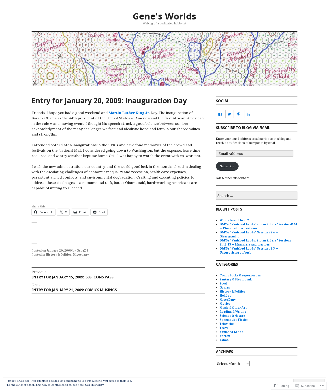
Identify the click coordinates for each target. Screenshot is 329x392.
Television (227, 324)
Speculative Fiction (234, 320)
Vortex (225, 336)
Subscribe (227, 166)
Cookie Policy (94, 384)
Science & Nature (232, 316)
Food (223, 283)
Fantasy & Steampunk (236, 279)
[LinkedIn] (248, 114)
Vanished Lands (231, 332)
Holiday (225, 295)
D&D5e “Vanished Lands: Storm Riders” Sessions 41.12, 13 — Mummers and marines (255, 242)
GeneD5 (82, 250)
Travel (224, 328)
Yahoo (224, 340)
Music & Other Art (233, 308)
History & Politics (58, 254)
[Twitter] (229, 114)
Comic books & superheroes (240, 275)
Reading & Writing (233, 312)
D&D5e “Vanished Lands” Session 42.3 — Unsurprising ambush (249, 250)
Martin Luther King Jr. (129, 112)
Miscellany (81, 254)
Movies (225, 304)
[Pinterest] (239, 114)
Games (225, 287)
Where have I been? (234, 220)
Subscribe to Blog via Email (243, 127)
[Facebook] (220, 114)
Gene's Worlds (164, 16)
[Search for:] (256, 196)
